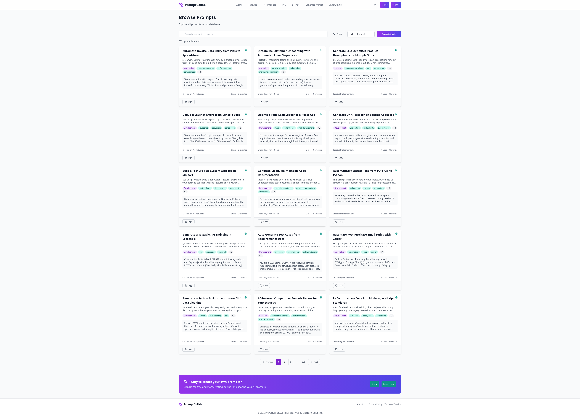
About (239, 4)
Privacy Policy (375, 404)
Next (316, 362)
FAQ (284, 4)
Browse (296, 4)
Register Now (389, 384)
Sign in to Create (389, 34)
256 (303, 362)
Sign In (374, 384)
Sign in (385, 4)
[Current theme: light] (375, 5)
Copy (190, 102)
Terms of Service (393, 404)
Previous (269, 362)
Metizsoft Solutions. (313, 412)
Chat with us (335, 4)
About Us (361, 404)
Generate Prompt (314, 4)
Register (395, 4)
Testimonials (269, 4)
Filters (339, 34)
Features (252, 4)
